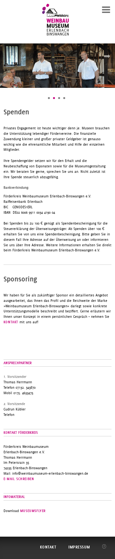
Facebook (104, 546)
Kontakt (48, 547)
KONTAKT (11, 322)
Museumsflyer (33, 511)
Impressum (79, 547)
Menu (106, 9)
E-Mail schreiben (19, 479)
